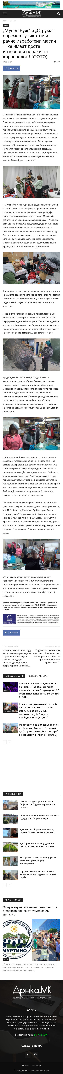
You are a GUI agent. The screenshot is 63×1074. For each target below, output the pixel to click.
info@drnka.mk (41, 1034)
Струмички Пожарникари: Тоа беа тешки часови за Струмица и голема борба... (38, 874)
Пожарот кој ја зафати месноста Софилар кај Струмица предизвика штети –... (37, 804)
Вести (6, 959)
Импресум (36, 1065)
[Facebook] (27, 1055)
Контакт (25, 1065)
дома (5, 21)
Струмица (7, 711)
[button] (59, 14)
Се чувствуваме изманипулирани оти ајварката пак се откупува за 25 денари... (30, 910)
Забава (13, 21)
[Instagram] (35, 1055)
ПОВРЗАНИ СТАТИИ (14, 676)
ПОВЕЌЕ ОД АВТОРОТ (37, 676)
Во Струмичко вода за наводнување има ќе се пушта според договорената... (38, 860)
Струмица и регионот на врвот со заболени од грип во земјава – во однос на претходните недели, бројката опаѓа (46, 656)
